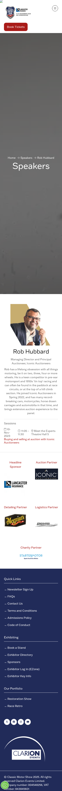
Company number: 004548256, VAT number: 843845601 (26, 787)
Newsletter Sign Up (20, 589)
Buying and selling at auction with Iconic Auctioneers (29, 441)
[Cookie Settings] (5, 785)
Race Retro (14, 706)
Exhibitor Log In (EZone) (23, 669)
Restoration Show (19, 699)
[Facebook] (14, 722)
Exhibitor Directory (20, 655)
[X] (7, 722)
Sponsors (13, 662)
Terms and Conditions (22, 610)
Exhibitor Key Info (19, 676)
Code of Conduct (18, 625)
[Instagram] (21, 722)
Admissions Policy (19, 617)
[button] (16, 27)
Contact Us (15, 603)
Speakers (26, 157)
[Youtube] (28, 722)
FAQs (11, 596)
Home (12, 157)
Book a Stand (16, 647)
